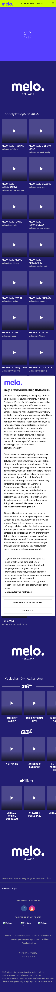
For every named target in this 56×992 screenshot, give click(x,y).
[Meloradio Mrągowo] (14, 352)
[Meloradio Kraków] (41, 283)
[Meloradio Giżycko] (41, 169)
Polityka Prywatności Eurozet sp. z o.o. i (23, 503)
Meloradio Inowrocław (36, 223)
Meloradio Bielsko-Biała (40, 147)
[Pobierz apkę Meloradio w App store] (10, 924)
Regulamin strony (29, 943)
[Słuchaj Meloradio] (7, 3)
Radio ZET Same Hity (34, 719)
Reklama (45, 939)
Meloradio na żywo (10, 878)
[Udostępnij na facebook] (24, 908)
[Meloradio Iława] (14, 207)
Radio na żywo (28, 4)
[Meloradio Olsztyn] (41, 352)
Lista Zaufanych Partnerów (18, 592)
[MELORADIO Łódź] (14, 317)
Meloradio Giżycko (40, 184)
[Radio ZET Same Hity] (34, 703)
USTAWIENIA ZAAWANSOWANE (28, 602)
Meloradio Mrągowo (14, 367)
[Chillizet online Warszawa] (11, 798)
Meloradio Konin (12, 298)
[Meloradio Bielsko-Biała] (41, 131)
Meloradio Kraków (40, 298)
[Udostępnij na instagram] (32, 908)
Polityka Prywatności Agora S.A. (20, 507)
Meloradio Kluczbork (35, 261)
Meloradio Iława (12, 221)
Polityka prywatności (42, 936)
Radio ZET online (12, 719)
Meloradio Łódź (11, 332)
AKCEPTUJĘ (28, 610)
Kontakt (8, 936)
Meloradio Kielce (12, 259)
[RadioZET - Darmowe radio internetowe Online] (11, 703)
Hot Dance (8, 621)
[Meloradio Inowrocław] (41, 207)
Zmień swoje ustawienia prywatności (24, 939)
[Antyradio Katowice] (34, 749)
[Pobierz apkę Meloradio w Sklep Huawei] (45, 924)
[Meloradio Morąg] (41, 317)
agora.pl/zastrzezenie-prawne (39, 981)
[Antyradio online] (11, 749)
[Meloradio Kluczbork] (41, 245)
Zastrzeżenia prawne (22, 936)
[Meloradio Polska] (14, 131)
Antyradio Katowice (35, 765)
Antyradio (12, 764)
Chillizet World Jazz (34, 814)
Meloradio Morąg (39, 332)
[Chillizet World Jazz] (34, 798)
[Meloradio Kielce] (14, 245)
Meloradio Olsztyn (40, 367)
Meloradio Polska (13, 146)
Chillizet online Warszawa (12, 816)
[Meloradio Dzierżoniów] (14, 169)
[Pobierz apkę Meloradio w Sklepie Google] (28, 924)
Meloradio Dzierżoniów (9, 185)
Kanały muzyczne (40, 4)
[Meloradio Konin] (14, 283)
